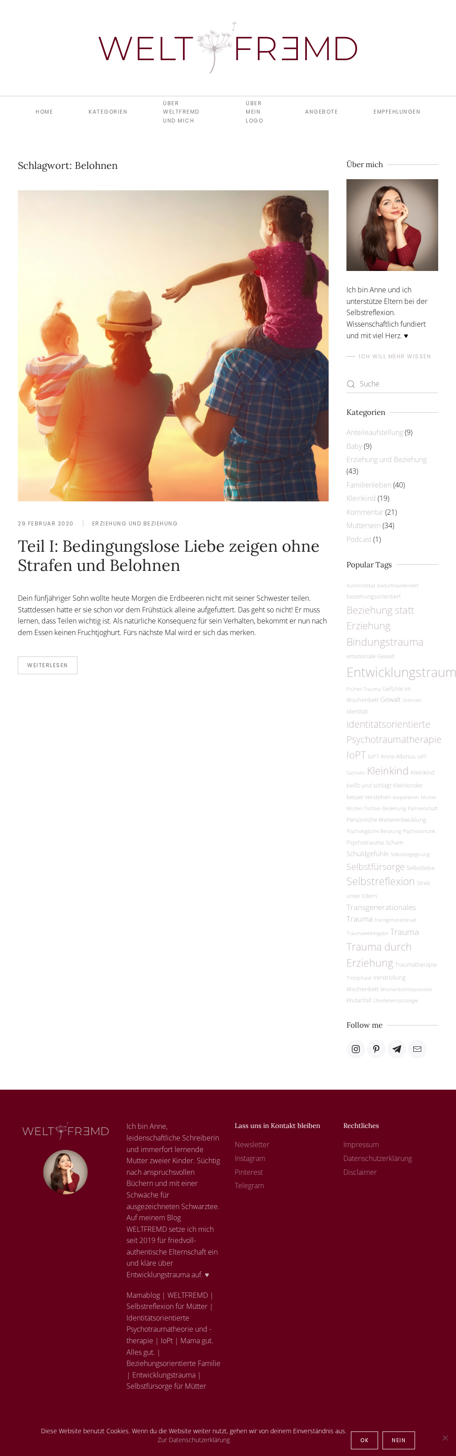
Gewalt (390, 699)
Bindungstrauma (384, 642)
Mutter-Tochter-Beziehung (376, 808)
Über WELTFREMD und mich (181, 111)
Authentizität (360, 585)
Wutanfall (358, 1000)
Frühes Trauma (363, 689)
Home (44, 111)
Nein (399, 1440)
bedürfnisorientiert (398, 585)
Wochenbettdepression (406, 989)
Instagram (250, 1158)
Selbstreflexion (380, 881)
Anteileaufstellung (374, 432)
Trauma (404, 932)
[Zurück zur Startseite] (228, 48)
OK (364, 1440)
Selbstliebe (421, 868)
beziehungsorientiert (373, 596)
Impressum (361, 1144)
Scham (394, 842)
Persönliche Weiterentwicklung (386, 820)
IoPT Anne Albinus (391, 756)
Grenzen (412, 700)
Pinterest (249, 1172)
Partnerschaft (423, 808)
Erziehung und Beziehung (135, 523)
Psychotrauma (365, 842)
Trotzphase (358, 978)
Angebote (321, 111)
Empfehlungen (397, 111)
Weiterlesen (47, 665)
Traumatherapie (416, 964)
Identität (357, 711)
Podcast (358, 539)
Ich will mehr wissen (395, 356)
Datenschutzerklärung (377, 1158)
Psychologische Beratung (373, 831)
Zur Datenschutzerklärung (194, 1439)
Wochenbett (362, 989)
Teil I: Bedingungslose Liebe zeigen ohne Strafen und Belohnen (169, 555)
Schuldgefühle (367, 853)
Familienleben (368, 485)
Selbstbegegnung (410, 854)
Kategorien (108, 111)
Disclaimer (360, 1172)
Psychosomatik (419, 831)
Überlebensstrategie (395, 1000)
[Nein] (444, 1437)
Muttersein (363, 525)
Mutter (428, 797)
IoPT (356, 754)
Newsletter (252, 1144)
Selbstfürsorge (375, 866)
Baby (354, 446)
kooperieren (406, 797)
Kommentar (364, 512)
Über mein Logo (254, 111)
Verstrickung (389, 977)
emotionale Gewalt (370, 656)
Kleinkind (361, 498)
